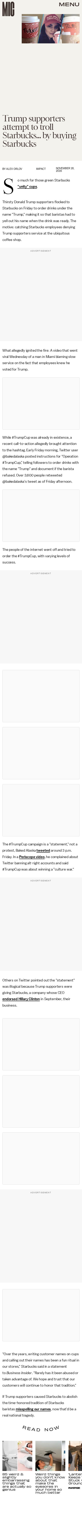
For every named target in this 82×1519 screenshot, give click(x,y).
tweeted (43, 850)
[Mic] (8, 9)
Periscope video (32, 857)
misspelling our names (33, 1409)
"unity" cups (27, 186)
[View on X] (41, 403)
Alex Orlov (14, 168)
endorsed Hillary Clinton (21, 999)
